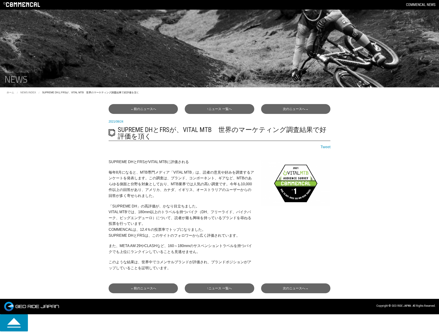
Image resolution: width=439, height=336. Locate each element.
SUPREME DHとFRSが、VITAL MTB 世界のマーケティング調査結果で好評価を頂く (90, 92)
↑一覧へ (219, 109)
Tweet (325, 147)
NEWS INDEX (28, 92)
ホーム (10, 92)
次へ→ (295, 109)
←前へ (143, 109)
